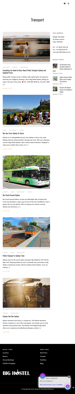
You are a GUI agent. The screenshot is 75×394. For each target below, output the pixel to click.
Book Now (43, 353)
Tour (4, 130)
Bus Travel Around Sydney (11, 195)
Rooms (5, 356)
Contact (43, 356)
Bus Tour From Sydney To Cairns (13, 133)
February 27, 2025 (7, 149)
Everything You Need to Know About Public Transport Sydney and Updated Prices (24, 71)
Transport (24, 67)
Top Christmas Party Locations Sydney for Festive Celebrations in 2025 (62, 68)
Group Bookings (8, 360)
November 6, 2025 (7, 88)
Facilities (43, 360)
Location (6, 67)
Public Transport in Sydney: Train (13, 255)
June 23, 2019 (6, 211)
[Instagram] (68, 3)
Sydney (15, 67)
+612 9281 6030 (43, 6)
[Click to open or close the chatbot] (67, 386)
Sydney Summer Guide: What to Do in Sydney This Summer (66, 79)
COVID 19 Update (9, 363)
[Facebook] (64, 3)
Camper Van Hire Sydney (11, 316)
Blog (41, 363)
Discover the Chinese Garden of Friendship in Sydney (66, 89)
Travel (21, 130)
